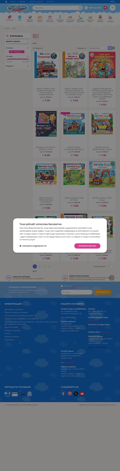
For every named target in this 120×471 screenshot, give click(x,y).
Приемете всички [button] (87, 246)
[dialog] (60, 235)
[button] (33, 246)
